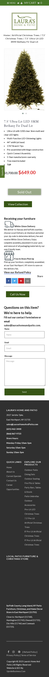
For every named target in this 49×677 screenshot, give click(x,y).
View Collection (18, 204)
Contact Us (11, 480)
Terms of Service (28, 655)
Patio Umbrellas (31, 496)
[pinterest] (21, 281)
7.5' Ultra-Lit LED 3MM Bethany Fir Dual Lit (21, 123)
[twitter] (15, 281)
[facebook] (8, 281)
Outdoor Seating (32, 478)
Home (7, 35)
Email (6, 342)
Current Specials (13, 476)
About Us (10, 471)
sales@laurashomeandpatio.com (22, 325)
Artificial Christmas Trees (25, 35)
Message (8, 356)
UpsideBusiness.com (16, 671)
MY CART (33, 2)
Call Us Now (17, 294)
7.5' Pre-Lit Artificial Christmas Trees (33, 522)
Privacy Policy (12, 655)
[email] (28, 281)
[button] (22, 113)
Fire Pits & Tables (32, 483)
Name (6, 329)
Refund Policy (30, 652)
